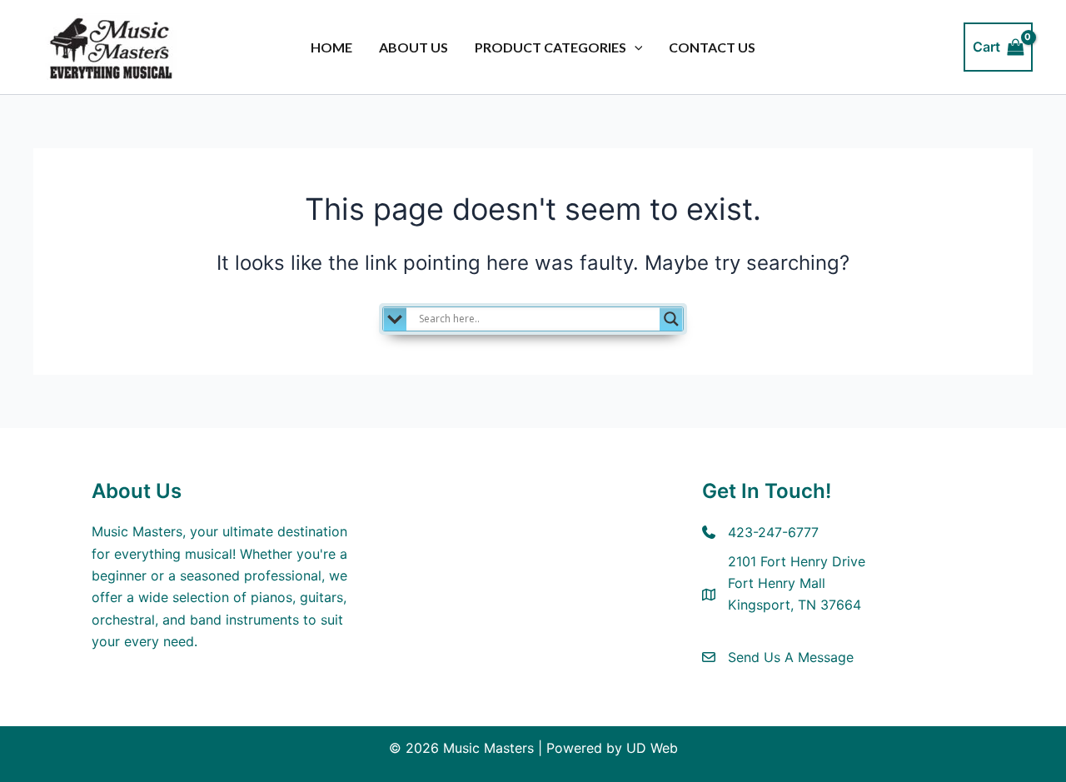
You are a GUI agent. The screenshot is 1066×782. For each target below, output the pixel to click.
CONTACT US (712, 47)
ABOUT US (413, 47)
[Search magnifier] (671, 319)
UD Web (652, 748)
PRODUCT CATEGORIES (550, 47)
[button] (634, 47)
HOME (331, 47)
